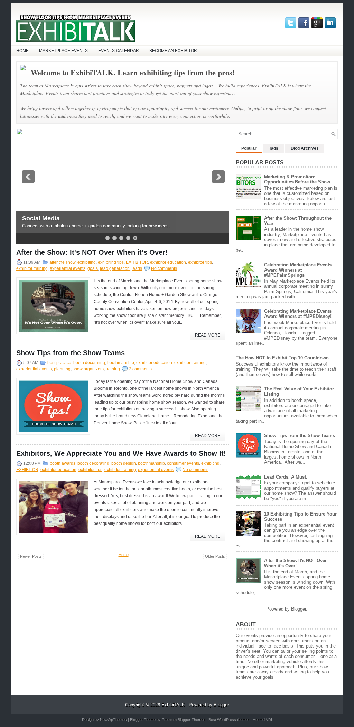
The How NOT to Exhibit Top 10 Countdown (282, 357)
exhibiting (86, 262)
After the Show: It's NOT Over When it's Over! (92, 252)
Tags (273, 148)
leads (137, 268)
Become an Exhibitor (173, 50)
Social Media (40, 218)
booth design (123, 463)
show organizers (88, 369)
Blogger (298, 609)
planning (62, 369)
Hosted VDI (262, 720)
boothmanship (120, 362)
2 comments (140, 369)
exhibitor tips (200, 262)
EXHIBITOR (137, 262)
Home (22, 50)
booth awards (62, 463)
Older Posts (215, 556)
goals (92, 268)
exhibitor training (32, 268)
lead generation (115, 268)
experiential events (67, 268)
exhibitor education (168, 262)
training (113, 369)
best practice (59, 362)
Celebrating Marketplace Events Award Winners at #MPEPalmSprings (298, 270)
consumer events (183, 463)
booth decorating (89, 362)
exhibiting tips (111, 262)
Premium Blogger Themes (183, 720)
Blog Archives (305, 148)
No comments (164, 268)
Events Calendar (118, 50)
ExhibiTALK (173, 704)
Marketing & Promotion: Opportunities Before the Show (297, 179)
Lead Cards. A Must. (285, 477)
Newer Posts (31, 556)
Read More (207, 335)
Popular (249, 148)
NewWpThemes (113, 720)
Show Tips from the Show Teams (70, 352)
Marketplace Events (63, 50)
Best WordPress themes (229, 720)
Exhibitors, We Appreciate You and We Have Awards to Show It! (121, 453)
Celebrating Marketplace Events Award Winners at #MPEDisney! (298, 314)
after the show (62, 262)
